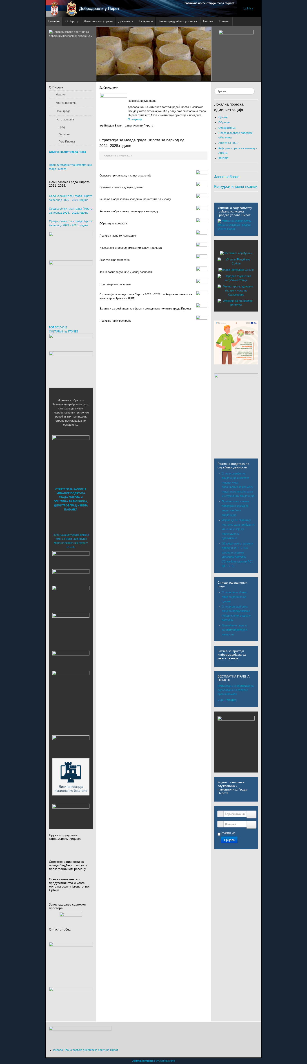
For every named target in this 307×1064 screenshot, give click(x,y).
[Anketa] (71, 1001)
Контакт (223, 158)
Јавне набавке (226, 177)
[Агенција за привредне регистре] (236, 303)
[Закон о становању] (71, 958)
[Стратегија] (201, 296)
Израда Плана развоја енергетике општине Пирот (85, 1050)
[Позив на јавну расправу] (201, 320)
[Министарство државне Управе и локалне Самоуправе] (236, 290)
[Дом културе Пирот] (70, 598)
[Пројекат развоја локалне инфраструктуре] (71, 288)
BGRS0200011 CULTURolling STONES (63, 329)
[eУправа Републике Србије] (236, 261)
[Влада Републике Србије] (236, 269)
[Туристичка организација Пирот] (70, 627)
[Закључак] (201, 260)
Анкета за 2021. (228, 143)
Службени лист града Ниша (67, 152)
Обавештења (227, 127)
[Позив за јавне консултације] (201, 235)
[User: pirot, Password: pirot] (70, 558)
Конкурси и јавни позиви (236, 186)
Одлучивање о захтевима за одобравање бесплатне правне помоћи (236, 690)
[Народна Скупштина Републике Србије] (236, 278)
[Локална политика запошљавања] (71, 244)
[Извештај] (201, 247)
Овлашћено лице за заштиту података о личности (234, 630)
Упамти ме (228, 833)
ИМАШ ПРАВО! (227, 700)
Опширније (135, 119)
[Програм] (201, 284)
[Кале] (70, 776)
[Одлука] (201, 175)
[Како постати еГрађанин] (236, 253)
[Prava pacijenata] (70, 745)
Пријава (229, 840)
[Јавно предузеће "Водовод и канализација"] (70, 659)
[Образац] (201, 223)
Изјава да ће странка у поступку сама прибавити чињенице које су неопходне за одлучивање (238, 529)
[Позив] (201, 272)
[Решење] (201, 199)
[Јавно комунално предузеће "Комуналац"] (70, 689)
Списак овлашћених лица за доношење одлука (235, 597)
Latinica (248, 8)
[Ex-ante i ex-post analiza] (201, 308)
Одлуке (223, 117)
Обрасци (224, 122)
